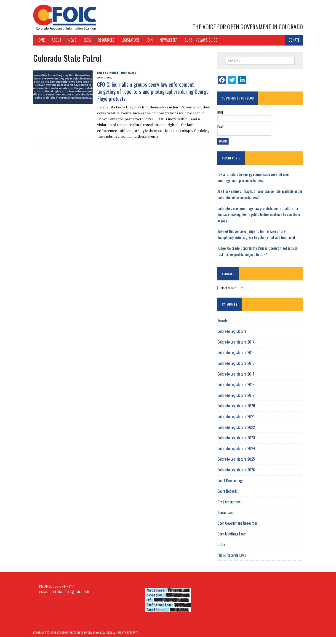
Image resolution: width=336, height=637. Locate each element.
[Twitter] (232, 80)
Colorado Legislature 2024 (236, 448)
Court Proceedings (230, 480)
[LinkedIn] (242, 80)
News (72, 40)
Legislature (130, 40)
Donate (293, 40)
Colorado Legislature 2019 (235, 395)
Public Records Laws (231, 555)
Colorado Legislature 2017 (235, 374)
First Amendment (108, 73)
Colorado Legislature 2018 (235, 384)
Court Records (227, 491)
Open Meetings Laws (231, 534)
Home (41, 40)
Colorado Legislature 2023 (236, 438)
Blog (87, 40)
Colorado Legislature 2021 (235, 416)
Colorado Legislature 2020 (236, 406)
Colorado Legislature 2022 (236, 427)
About (56, 40)
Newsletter (169, 40)
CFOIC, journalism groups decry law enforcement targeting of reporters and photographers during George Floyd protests (153, 91)
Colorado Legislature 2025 (236, 459)
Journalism (128, 73)
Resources (106, 40)
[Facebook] (222, 80)
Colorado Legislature (231, 331)
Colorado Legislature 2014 (236, 342)
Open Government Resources (237, 523)
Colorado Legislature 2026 (236, 470)
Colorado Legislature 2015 (235, 352)
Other (221, 544)
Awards (222, 320)
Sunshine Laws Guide (201, 40)
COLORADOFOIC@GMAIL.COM (70, 591)
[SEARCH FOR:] (260, 61)
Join (149, 40)
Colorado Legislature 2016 (235, 363)
